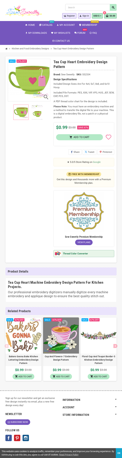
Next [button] (115, 346)
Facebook (8, 438)
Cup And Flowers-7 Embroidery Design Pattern (61, 358)
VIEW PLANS (84, 242)
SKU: (79, 74)
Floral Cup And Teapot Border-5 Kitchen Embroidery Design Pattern (98, 359)
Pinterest (105, 152)
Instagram (26, 438)
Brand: (57, 74)
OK (118, 453)
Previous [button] (7, 346)
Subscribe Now (19, 422)
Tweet (89, 152)
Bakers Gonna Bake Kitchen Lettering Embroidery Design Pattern (23, 359)
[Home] (6, 49)
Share (75, 152)
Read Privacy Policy (68, 454)
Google (97, 162)
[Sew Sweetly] (23, 10)
